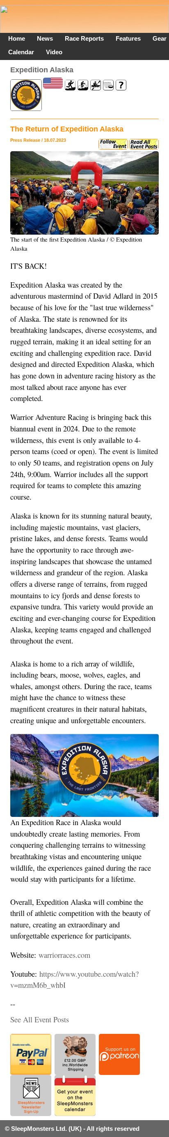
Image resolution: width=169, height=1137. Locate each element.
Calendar (21, 51)
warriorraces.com (64, 955)
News (45, 38)
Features (128, 38)
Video (54, 51)
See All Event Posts (39, 1019)
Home (16, 38)
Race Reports (84, 38)
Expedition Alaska (41, 69)
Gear (160, 38)
